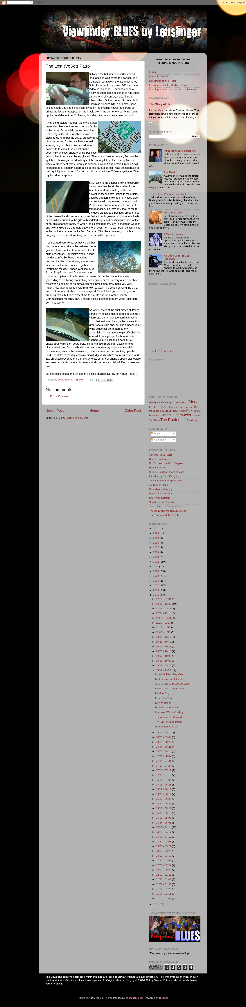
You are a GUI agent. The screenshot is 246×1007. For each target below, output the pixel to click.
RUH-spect (193, 410)
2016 (156, 552)
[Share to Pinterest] (111, 380)
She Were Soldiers (159, 498)
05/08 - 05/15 (164, 813)
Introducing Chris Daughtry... (180, 150)
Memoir (167, 410)
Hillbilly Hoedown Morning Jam (166, 472)
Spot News (154, 420)
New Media (179, 411)
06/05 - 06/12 (164, 794)
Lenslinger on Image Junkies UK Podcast (172, 89)
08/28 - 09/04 (164, 737)
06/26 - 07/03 (164, 780)
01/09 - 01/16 (164, 893)
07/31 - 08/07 (164, 756)
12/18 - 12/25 (164, 604)
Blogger (163, 998)
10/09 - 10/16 (164, 651)
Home (94, 410)
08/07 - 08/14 (164, 751)
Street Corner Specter (161, 502)
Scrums (196, 415)
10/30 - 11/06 (164, 637)
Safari (165, 415)
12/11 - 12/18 (164, 608)
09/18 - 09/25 (164, 665)
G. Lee (153, 407)
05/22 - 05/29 (164, 803)
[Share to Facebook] (108, 380)
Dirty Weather (163, 702)
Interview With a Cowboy (169, 712)
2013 (156, 557)
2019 (156, 538)
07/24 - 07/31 (164, 761)
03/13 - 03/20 (164, 851)
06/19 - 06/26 (164, 784)
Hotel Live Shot (164, 698)
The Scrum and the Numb (164, 515)
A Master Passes (173, 234)
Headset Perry (157, 467)
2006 (156, 590)
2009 (156, 576)
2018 (156, 542)
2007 (156, 585)
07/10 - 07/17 (164, 770)
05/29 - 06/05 (164, 799)
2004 (156, 904)
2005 (156, 595)
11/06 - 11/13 (163, 632)
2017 (156, 547)
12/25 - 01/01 (164, 599)
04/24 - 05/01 (164, 822)
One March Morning (160, 489)
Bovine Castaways (159, 459)
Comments (160, 439)
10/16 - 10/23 (164, 646)
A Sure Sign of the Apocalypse (172, 684)
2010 (156, 571)
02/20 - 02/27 (164, 865)
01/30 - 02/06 (164, 879)
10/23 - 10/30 (164, 641)
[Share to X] (104, 380)
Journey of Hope (158, 485)
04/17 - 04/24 (164, 827)
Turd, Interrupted (173, 212)
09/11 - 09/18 (164, 670)
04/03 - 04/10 (164, 836)
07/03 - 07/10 (164, 775)
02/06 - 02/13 (164, 874)
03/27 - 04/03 (164, 841)
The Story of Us (159, 104)
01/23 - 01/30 (164, 884)
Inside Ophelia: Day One (169, 674)
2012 (156, 561)
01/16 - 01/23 (164, 889)
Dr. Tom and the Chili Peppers (166, 463)
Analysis (154, 402)
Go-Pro (164, 407)
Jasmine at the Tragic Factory (166, 480)
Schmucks (182, 415)
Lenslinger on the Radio (162, 80)
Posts (156, 433)
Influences (155, 411)
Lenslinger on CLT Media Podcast (168, 85)
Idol (197, 406)
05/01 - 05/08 (164, 817)
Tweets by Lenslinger (161, 351)
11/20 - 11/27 (163, 622)
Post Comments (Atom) (74, 418)
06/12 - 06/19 (164, 789)
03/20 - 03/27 (164, 846)
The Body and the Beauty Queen (168, 511)
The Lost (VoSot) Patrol (168, 721)
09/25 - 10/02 (164, 660)
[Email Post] (91, 379)
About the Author (158, 76)
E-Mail (152, 72)
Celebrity (166, 402)
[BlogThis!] (101, 380)
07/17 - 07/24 (164, 765)
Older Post (133, 410)
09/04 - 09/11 (164, 732)
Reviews (154, 415)
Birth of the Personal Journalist (168, 194)
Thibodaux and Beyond (168, 717)
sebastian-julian (135, 998)
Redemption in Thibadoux (170, 679)
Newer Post (55, 410)
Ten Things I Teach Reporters (166, 506)
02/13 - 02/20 (164, 870)
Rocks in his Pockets (161, 493)
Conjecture (179, 402)
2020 (156, 533)
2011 (156, 566)
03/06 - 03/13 (164, 856)
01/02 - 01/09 (164, 898)
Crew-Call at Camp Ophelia (170, 688)
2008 (156, 580)
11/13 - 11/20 (163, 627)
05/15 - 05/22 (164, 808)
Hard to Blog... (163, 693)
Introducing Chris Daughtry (164, 476)
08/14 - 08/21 (164, 746)
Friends (193, 402)
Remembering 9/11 (166, 726)
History (173, 407)
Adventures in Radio (160, 454)
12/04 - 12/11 (164, 613)
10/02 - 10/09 (164, 656)
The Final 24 (171, 172)
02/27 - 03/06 (164, 860)
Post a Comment (59, 396)
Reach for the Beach (167, 707)
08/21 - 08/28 (164, 742)
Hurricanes (185, 407)
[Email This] (97, 380)
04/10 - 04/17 (164, 832)
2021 (156, 528)
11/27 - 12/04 (164, 618)
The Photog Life (174, 419)
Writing (193, 420)
